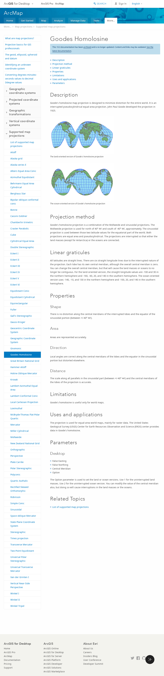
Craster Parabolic (19, 228)
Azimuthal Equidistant (22, 177)
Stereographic (18, 532)
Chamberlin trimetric (21, 222)
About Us (88, 648)
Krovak (14, 379)
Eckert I (14, 253)
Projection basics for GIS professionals (18, 46)
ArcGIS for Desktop (54, 652)
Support (8, 667)
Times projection (19, 538)
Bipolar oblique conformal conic (24, 201)
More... (111, 20)
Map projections (23, 26)
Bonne (13, 209)
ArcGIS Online (51, 648)
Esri (153, 4)
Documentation (12, 659)
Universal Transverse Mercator (21, 569)
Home (9, 20)
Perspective (16, 455)
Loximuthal (16, 408)
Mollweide (15, 437)
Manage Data (78, 20)
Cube (13, 234)
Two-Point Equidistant (22, 550)
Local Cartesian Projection (24, 402)
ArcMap (59, 3)
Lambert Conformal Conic (24, 395)
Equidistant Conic (19, 290)
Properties (57, 71)
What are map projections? (19, 38)
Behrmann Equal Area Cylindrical (22, 185)
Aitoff (13, 152)
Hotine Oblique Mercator (23, 373)
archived (87, 47)
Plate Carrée (17, 462)
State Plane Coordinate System (22, 523)
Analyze (58, 20)
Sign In (123, 3)
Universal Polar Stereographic (18, 558)
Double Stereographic (22, 247)
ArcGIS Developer (53, 663)
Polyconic (15, 474)
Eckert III (15, 265)
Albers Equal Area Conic (23, 170)
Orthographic (17, 449)
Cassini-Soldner (18, 216)
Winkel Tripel (17, 605)
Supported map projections (51, 26)
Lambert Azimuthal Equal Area (24, 387)
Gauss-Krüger (17, 322)
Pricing (7, 663)
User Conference (92, 659)
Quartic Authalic (19, 480)
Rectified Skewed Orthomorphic (19, 488)
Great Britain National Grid (24, 360)
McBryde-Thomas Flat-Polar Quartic (25, 416)
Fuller (13, 309)
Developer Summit (93, 663)
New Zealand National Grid (25, 443)
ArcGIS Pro (47, 3)
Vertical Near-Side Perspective (20, 585)
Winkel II (15, 599)
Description (58, 60)
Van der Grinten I (19, 577)
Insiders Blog (90, 656)
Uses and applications (64, 79)
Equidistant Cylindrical (22, 297)
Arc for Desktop (17, 3)
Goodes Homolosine (21, 354)
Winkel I (14, 593)
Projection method (62, 63)
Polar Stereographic (21, 468)
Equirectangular (19, 303)
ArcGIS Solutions (52, 667)
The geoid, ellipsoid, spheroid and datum (21, 56)
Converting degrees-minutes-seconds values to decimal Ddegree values (21, 78)
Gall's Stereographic (21, 315)
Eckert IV (15, 272)
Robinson (15, 497)
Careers (87, 652)
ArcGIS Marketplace (54, 671)
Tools (96, 20)
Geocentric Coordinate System (22, 330)
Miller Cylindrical (19, 430)
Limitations (58, 75)
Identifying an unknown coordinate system (18, 66)
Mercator (15, 424)
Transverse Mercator (21, 544)
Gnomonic (15, 348)
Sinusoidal (16, 509)
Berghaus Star (18, 193)
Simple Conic (17, 503)
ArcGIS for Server (53, 656)
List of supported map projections (22, 144)
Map (43, 20)
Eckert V (14, 278)
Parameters (58, 83)
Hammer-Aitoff (18, 367)
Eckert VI (15, 284)
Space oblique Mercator (23, 515)
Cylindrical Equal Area (22, 240)
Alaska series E (18, 164)
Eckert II (14, 259)
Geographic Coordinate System (22, 340)
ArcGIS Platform (52, 659)
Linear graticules (61, 67)
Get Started (27, 20)
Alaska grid (16, 158)
